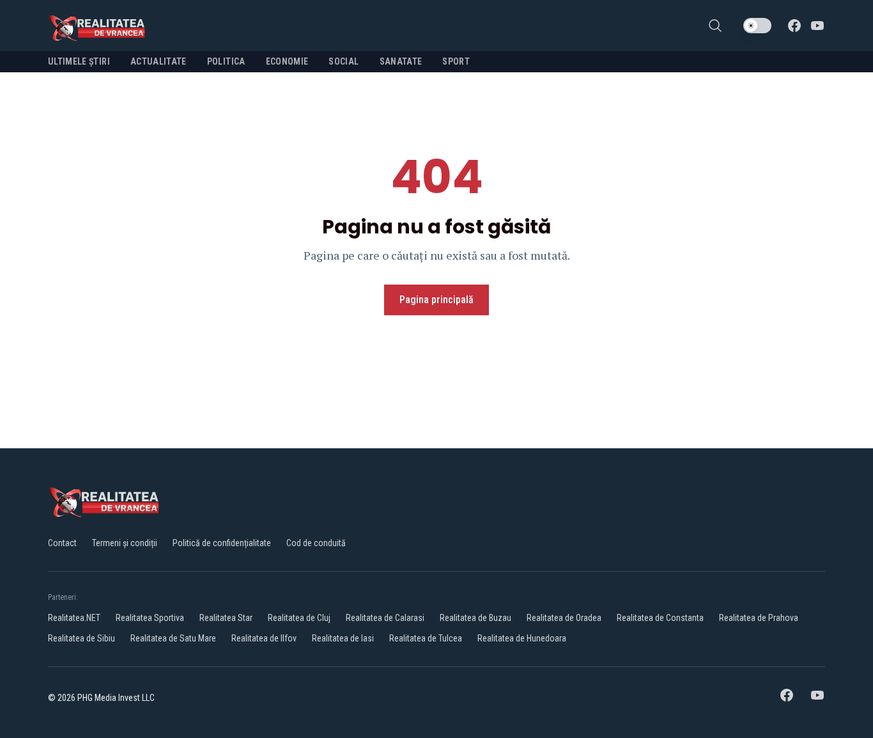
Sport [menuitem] (456, 61)
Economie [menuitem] (287, 61)
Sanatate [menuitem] (401, 61)
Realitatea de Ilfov (264, 638)
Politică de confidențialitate (222, 543)
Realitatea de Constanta (660, 618)
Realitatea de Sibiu (81, 638)
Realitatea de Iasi (343, 638)
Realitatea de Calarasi (385, 618)
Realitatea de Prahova (758, 618)
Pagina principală (436, 300)
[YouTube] (817, 25)
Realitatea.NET (74, 618)
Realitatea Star (225, 618)
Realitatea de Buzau (475, 618)
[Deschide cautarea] (715, 25)
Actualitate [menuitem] (158, 61)
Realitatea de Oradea (564, 618)
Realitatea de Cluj (299, 618)
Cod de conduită (316, 543)
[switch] (757, 25)
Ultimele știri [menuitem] (79, 61)
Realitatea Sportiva (150, 618)
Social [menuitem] (343, 61)
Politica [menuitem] (226, 61)
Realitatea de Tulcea (425, 638)
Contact (62, 543)
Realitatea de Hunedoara (521, 638)
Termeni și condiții (124, 543)
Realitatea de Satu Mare (173, 638)
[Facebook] (794, 25)
